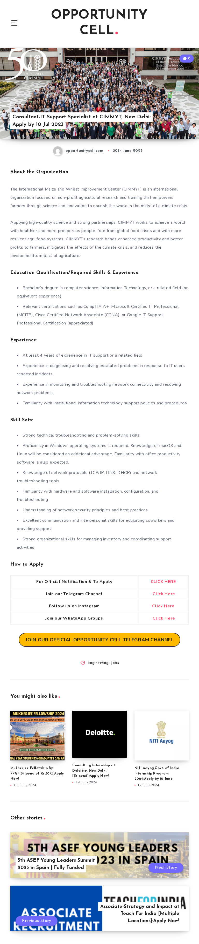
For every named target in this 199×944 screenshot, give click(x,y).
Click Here (164, 594)
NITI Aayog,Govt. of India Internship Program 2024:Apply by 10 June (156, 773)
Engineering (98, 663)
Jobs (115, 663)
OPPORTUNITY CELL (99, 23)
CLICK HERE (163, 582)
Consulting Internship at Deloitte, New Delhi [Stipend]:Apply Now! (93, 771)
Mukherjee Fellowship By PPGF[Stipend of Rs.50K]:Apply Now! (37, 773)
